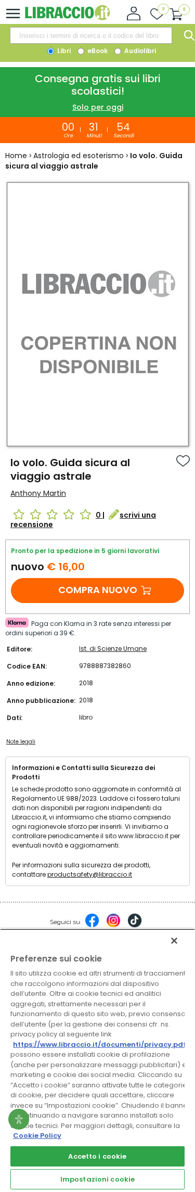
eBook (97, 50)
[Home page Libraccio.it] (67, 18)
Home (16, 155)
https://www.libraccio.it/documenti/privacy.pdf (99, 1044)
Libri (63, 50)
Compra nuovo (97, 589)
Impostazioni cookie (97, 1179)
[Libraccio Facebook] (92, 925)
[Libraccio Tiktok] (134, 925)
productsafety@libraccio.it (89, 874)
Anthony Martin (38, 493)
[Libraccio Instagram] (113, 925)
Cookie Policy (37, 1135)
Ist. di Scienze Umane (113, 648)
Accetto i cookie (97, 1156)
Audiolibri (139, 50)
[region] (97, 1060)
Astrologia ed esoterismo (78, 155)
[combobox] (91, 35)
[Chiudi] (174, 941)
